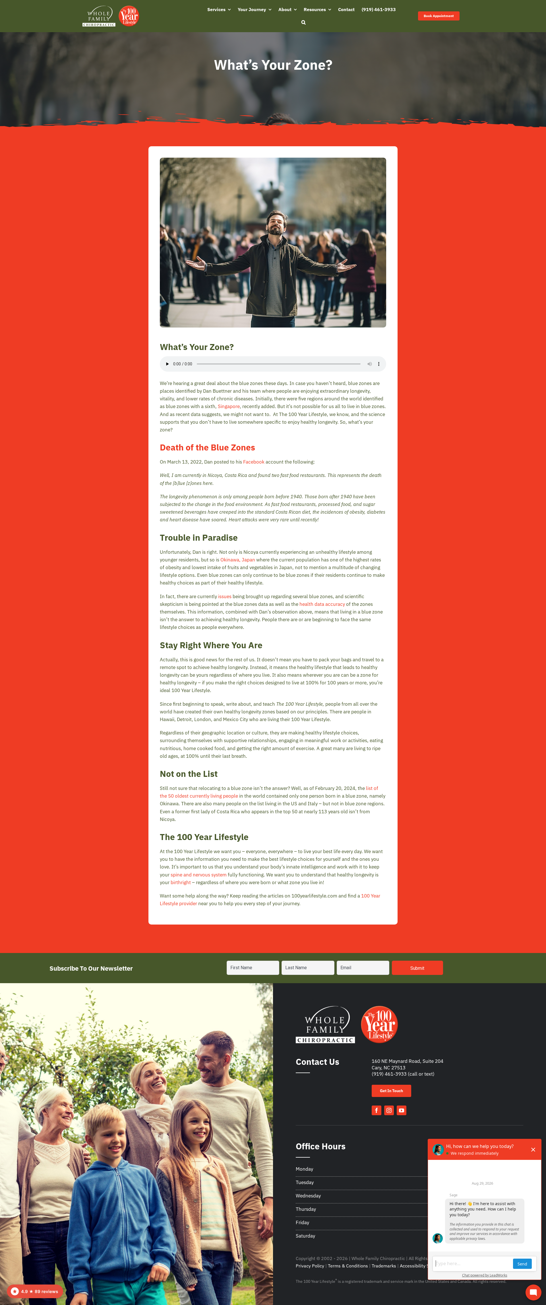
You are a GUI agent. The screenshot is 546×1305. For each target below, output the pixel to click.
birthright (181, 882)
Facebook (253, 462)
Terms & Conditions (348, 1266)
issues (224, 596)
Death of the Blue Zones (207, 447)
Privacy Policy (310, 1266)
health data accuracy (322, 604)
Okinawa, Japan (237, 560)
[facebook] (376, 1110)
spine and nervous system (199, 875)
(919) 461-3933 (389, 1074)
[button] (303, 22)
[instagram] (389, 1110)
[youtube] (401, 1110)
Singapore (229, 406)
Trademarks (384, 1266)
